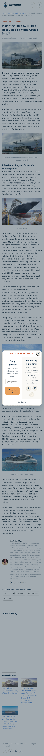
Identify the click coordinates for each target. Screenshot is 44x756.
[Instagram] (35, 388)
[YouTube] (31, 394)
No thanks (22, 402)
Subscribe (12, 391)
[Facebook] (28, 388)
